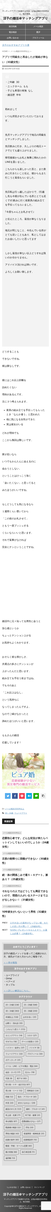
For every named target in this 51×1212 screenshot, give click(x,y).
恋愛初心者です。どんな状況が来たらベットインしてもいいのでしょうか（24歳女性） (25, 842)
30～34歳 (9, 813)
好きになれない (26, 1103)
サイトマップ (39, 1187)
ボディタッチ (13, 1060)
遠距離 (10, 1158)
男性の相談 (12, 1133)
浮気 (29, 1127)
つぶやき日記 (12, 1187)
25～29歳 (30, 1005)
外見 (9, 1103)
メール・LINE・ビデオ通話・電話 (22, 1066)
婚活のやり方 (13, 1109)
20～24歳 (12, 1005)
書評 (38, 32)
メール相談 (38, 26)
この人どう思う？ (15, 1029)
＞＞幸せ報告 (10, 962)
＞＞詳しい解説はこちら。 (17, 990)
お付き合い (29, 1017)
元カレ (30, 1072)
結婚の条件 (12, 1140)
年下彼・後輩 (32, 1115)
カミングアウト (14, 1035)
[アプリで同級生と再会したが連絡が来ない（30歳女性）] (29, 796)
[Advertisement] (25, 311)
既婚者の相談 (13, 1127)
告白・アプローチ (27, 1097)
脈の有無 (11, 1152)
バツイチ (34, 1048)
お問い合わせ (13, 38)
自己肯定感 (28, 1152)
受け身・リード (14, 1090)
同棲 (9, 1097)
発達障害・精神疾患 (34, 1133)
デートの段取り (30, 1041)
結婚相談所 (30, 1140)
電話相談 (13, 32)
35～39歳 (30, 1011)
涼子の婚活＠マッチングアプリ (25, 18)
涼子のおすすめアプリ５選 (15, 45)
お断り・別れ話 (14, 1023)
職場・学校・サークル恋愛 (19, 1146)
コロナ (32, 1035)
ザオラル (11, 1041)
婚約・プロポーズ (35, 1109)
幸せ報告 (11, 1121)
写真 (9, 1078)
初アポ (22, 1078)
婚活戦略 (13, 26)
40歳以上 (12, 1017)
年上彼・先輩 (13, 1115)
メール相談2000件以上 (14, 809)
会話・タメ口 (13, 1072)
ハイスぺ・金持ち (15, 1048)
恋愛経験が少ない (31, 1121)
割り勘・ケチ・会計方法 (18, 1084)
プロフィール (38, 38)
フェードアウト (20, 813)
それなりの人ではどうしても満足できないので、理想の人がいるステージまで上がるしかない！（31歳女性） (25, 895)
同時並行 (33, 1090)
